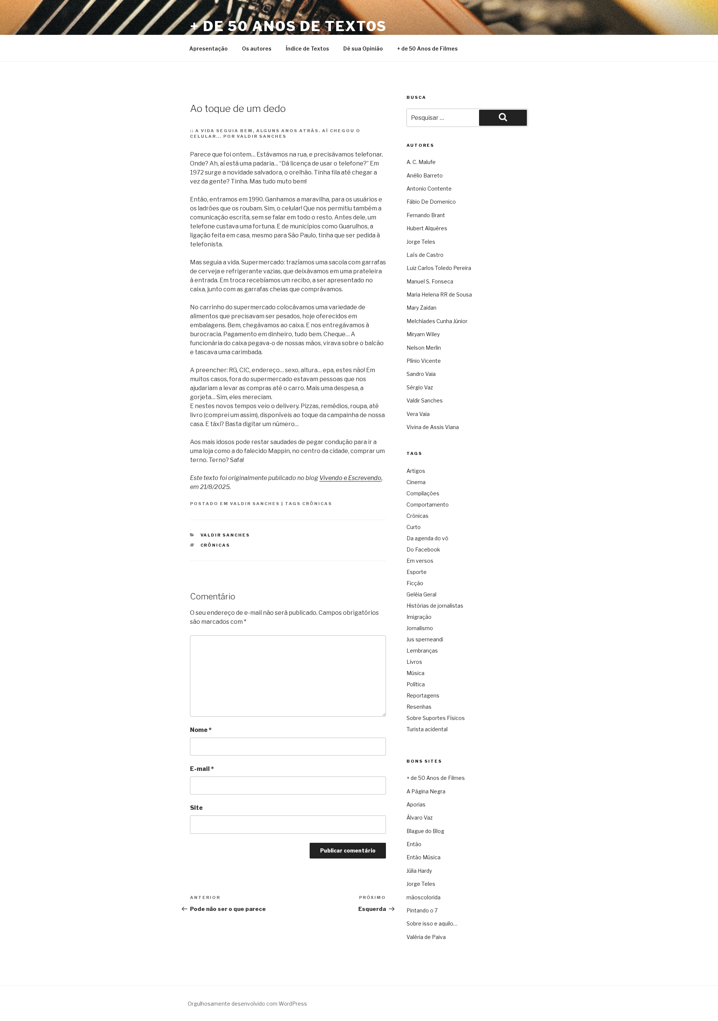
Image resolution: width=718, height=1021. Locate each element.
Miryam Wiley (423, 334)
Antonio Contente (429, 188)
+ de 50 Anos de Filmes (427, 48)
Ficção (414, 583)
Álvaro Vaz (419, 817)
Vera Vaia (418, 414)
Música (415, 673)
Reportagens (422, 695)
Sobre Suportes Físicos (435, 718)
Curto (413, 527)
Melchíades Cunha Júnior (436, 321)
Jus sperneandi (424, 639)
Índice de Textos (307, 48)
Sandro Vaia (421, 374)
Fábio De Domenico (431, 201)
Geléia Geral (421, 594)
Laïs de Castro (425, 255)
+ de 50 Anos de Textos (288, 26)
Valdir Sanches (255, 503)
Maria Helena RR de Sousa (439, 294)
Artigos (415, 471)
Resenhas (419, 707)
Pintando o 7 (422, 910)
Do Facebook (423, 549)
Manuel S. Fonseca (429, 281)
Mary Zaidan (421, 307)
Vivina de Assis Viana (432, 427)
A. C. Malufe (421, 162)
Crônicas (317, 503)
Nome (201, 729)
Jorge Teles (420, 241)
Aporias (416, 804)
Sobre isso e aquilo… (431, 923)
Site (196, 807)
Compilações (422, 493)
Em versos (419, 560)
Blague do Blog (425, 831)
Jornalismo (419, 628)
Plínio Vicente (423, 361)
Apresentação (208, 48)
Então (413, 844)
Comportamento (427, 504)
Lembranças (422, 650)
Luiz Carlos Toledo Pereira (438, 268)
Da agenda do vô (427, 538)
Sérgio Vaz (419, 387)
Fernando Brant (425, 215)
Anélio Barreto (424, 175)
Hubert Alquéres (426, 228)
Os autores (256, 48)
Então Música (423, 857)
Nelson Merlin (423, 347)
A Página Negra (425, 791)
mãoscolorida (423, 897)
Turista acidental (427, 729)
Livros (414, 662)
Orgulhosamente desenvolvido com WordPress (247, 1003)
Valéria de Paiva (426, 937)
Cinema (416, 482)
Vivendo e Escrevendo (350, 477)
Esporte (416, 572)
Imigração (419, 617)
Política (415, 684)
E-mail (202, 768)
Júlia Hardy (419, 870)
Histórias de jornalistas (434, 605)
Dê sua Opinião (363, 48)
